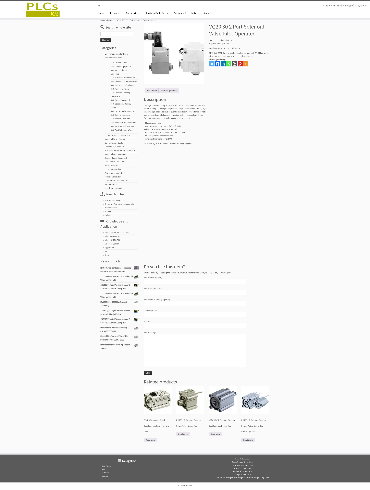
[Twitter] (211, 63)
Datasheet (187, 143)
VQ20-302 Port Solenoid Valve (240, 56)
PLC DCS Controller (113, 169)
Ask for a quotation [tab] (169, 90)
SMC (224, 56)
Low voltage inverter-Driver (116, 54)
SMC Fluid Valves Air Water (122, 130)
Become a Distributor (186, 13)
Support (208, 13)
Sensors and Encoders (114, 146)
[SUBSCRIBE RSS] (100, 5)
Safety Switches (112, 165)
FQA (107, 251)
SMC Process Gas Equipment (123, 77)
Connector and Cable (114, 143)
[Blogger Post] (234, 63)
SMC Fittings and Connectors (123, 111)
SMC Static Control (119, 62)
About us (105, 476)
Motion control (111, 184)
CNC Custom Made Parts (115, 161)
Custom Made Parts (157, 13)
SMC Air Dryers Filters (120, 89)
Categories (132, 13)
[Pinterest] (240, 63)
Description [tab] (152, 90)
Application (109, 247)
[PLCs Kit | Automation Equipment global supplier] (42, 9)
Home (101, 13)
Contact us (105, 473)
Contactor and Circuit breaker (117, 135)
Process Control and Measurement (120, 150)
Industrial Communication (115, 154)
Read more (150, 440)
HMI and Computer (113, 176)
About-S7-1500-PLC (112, 240)
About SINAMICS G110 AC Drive (117, 232)
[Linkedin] (223, 63)
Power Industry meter (114, 173)
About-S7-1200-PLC (112, 236)
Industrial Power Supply (115, 139)
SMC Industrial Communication (123, 122)
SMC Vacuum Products (120, 118)
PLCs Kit (189, 485)
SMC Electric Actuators (120, 115)
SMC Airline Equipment (120, 100)
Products (115, 13)
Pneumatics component (115, 57)
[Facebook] (217, 63)
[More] (245, 63)
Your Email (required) (153, 288)
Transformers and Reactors (116, 180)
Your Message (150, 332)
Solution (108, 215)
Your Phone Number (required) (157, 299)
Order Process (106, 466)
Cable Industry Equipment (116, 158)
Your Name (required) (153, 277)
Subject (147, 321)
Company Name (150, 310)
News (107, 255)
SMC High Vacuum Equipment (123, 85)
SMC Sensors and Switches (122, 126)
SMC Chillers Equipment (121, 66)
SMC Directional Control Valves (124, 81)
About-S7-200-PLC (112, 244)
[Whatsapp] (228, 63)
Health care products (114, 188)
